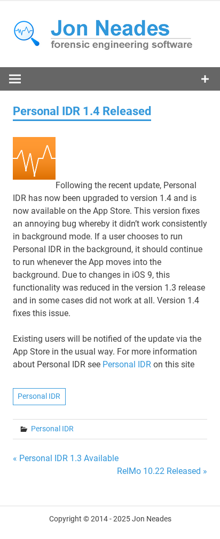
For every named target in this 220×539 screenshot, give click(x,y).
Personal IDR (127, 364)
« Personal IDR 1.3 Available (66, 458)
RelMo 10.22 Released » (162, 471)
